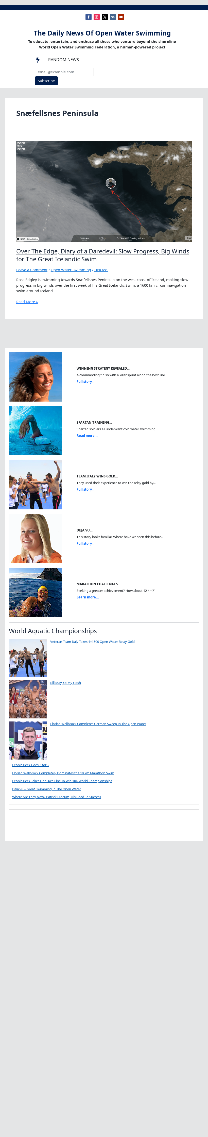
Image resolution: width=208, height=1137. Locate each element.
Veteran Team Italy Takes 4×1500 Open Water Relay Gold (92, 641)
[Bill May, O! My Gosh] (28, 699)
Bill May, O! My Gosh (65, 682)
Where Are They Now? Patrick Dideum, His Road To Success (56, 797)
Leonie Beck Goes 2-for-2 (30, 765)
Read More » (27, 302)
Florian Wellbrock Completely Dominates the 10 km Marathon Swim (63, 773)
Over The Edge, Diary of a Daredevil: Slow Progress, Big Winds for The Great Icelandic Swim (102, 255)
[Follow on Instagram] (97, 17)
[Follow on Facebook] (88, 17)
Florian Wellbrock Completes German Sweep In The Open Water (98, 723)
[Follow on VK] (113, 17)
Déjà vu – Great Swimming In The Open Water (46, 789)
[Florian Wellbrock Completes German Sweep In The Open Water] (28, 740)
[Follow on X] (105, 17)
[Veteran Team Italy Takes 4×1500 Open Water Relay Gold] (28, 658)
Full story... (86, 381)
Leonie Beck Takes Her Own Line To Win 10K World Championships (62, 781)
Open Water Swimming (71, 269)
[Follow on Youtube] (121, 17)
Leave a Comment (31, 269)
